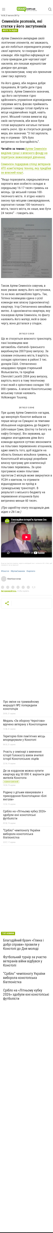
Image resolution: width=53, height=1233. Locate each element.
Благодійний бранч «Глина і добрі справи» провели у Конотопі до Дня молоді (23, 944)
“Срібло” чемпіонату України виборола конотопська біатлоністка (21, 834)
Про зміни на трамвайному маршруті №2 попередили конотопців (21, 705)
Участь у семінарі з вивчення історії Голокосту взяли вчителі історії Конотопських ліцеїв (23, 755)
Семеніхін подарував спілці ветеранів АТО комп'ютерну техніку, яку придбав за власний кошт (26, 168)
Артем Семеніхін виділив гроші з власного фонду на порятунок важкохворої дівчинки (24, 153)
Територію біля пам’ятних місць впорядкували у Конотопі (24, 738)
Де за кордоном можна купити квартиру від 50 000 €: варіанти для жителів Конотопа (26, 774)
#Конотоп (5, 571)
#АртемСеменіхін (18, 571)
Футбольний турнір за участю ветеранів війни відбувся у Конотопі (25, 961)
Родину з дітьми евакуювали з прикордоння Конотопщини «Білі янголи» (25, 795)
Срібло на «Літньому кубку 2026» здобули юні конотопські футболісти (24, 814)
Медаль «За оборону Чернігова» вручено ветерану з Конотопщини (25, 722)
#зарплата (30, 571)
